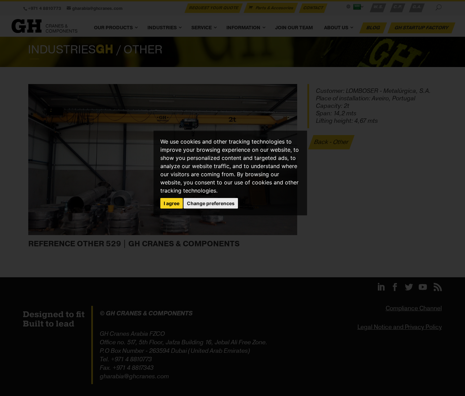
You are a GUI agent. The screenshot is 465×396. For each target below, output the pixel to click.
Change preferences (211, 203)
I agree (171, 203)
